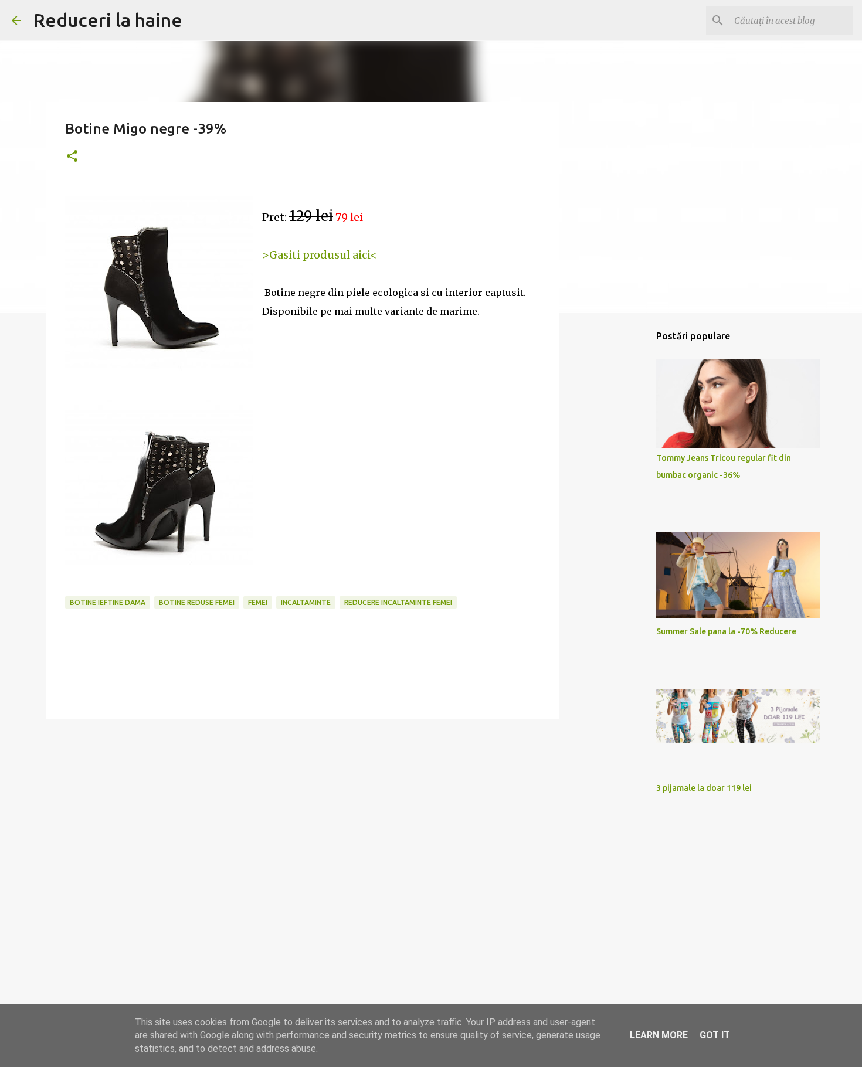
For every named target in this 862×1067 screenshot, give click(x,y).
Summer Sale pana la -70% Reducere (726, 631)
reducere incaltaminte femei (398, 602)
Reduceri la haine (107, 19)
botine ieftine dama (107, 602)
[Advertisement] (303, 818)
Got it (715, 1035)
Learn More (659, 1035)
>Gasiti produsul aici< (319, 254)
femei (257, 602)
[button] (72, 157)
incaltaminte (306, 602)
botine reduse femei (197, 602)
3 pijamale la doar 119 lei (704, 788)
